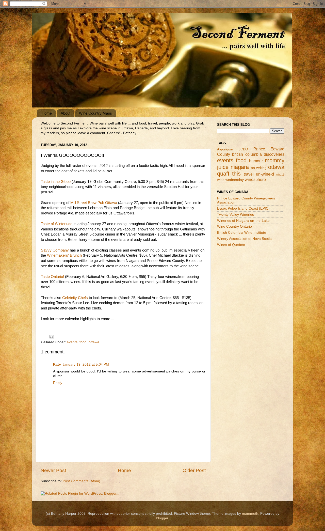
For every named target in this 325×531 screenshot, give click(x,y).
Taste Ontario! (52, 277)
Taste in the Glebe (56, 182)
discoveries (274, 154)
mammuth (250, 514)
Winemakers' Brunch (64, 255)
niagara (240, 167)
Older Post (194, 470)
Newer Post (53, 470)
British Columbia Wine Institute (241, 233)
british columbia (247, 154)
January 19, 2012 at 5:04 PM (85, 364)
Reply (57, 383)
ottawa (94, 342)
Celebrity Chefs (75, 298)
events (72, 342)
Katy (57, 364)
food (83, 342)
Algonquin (225, 149)
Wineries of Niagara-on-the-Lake (243, 221)
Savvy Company (55, 250)
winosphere (255, 179)
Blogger (162, 518)
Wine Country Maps (95, 113)
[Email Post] (51, 336)
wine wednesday (230, 180)
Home (47, 113)
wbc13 (280, 174)
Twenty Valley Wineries (235, 214)
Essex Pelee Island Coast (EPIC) (243, 208)
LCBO (243, 149)
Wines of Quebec (231, 245)
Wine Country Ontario (234, 226)
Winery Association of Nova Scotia (244, 239)
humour (256, 161)
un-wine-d (265, 174)
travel (249, 174)
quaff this (229, 173)
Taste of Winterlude (56, 224)
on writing (259, 168)
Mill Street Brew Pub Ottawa (93, 203)
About (65, 113)
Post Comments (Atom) (81, 481)
